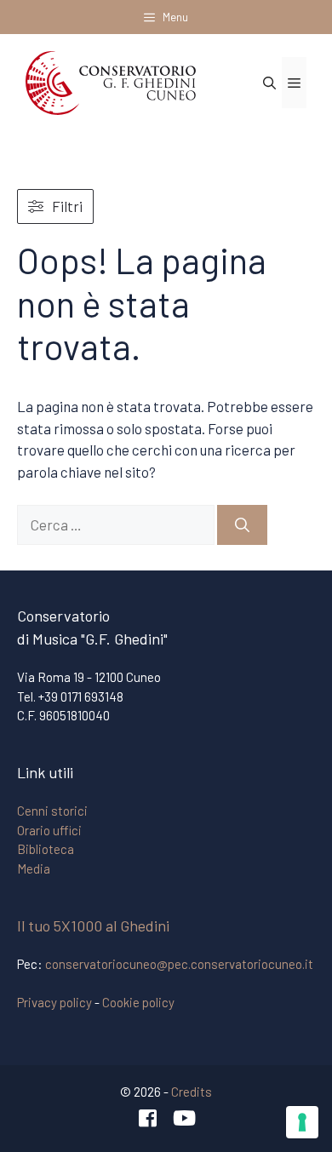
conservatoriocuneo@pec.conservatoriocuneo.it (179, 963)
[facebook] (148, 1118)
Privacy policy (54, 1002)
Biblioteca (45, 849)
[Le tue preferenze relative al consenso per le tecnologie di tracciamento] (302, 1122)
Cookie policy (138, 1002)
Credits (191, 1091)
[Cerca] (242, 525)
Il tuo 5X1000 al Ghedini (93, 925)
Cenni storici (52, 810)
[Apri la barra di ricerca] (269, 82)
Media (33, 868)
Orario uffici (49, 830)
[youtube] (184, 1118)
